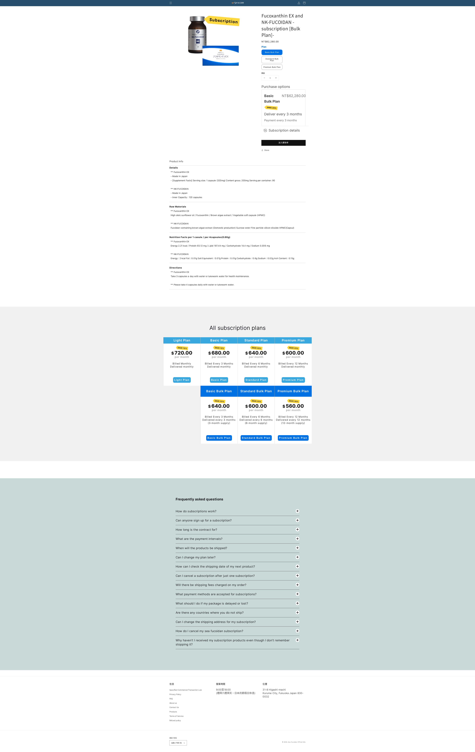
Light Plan (182, 379)
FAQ (171, 699)
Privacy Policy (175, 694)
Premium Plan (293, 379)
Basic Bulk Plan (272, 52)
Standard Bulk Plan (272, 60)
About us (173, 703)
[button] (170, 3)
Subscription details (284, 130)
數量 (263, 73)
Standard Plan (256, 379)
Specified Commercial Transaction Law (185, 690)
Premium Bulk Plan (272, 67)
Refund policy (175, 720)
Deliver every (275, 114)
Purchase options (275, 87)
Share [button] (266, 150)
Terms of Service (176, 716)
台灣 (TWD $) (176, 743)
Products (173, 712)
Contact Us (174, 707)
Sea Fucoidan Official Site (297, 742)
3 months (294, 114)
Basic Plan (219, 379)
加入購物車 (283, 142)
